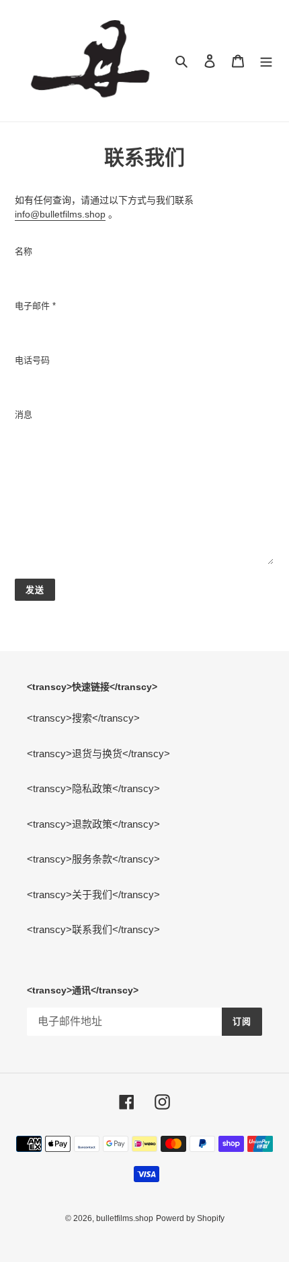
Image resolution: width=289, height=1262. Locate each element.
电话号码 (32, 360)
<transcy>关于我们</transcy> (93, 894)
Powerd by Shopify (190, 1218)
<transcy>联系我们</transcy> (93, 929)
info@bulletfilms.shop (60, 214)
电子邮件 (35, 306)
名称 (23, 251)
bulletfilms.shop (124, 1218)
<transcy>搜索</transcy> (83, 718)
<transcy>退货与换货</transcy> (98, 753)
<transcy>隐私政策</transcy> (93, 788)
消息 (23, 414)
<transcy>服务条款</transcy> (93, 859)
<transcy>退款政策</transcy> (93, 824)
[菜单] (266, 60)
